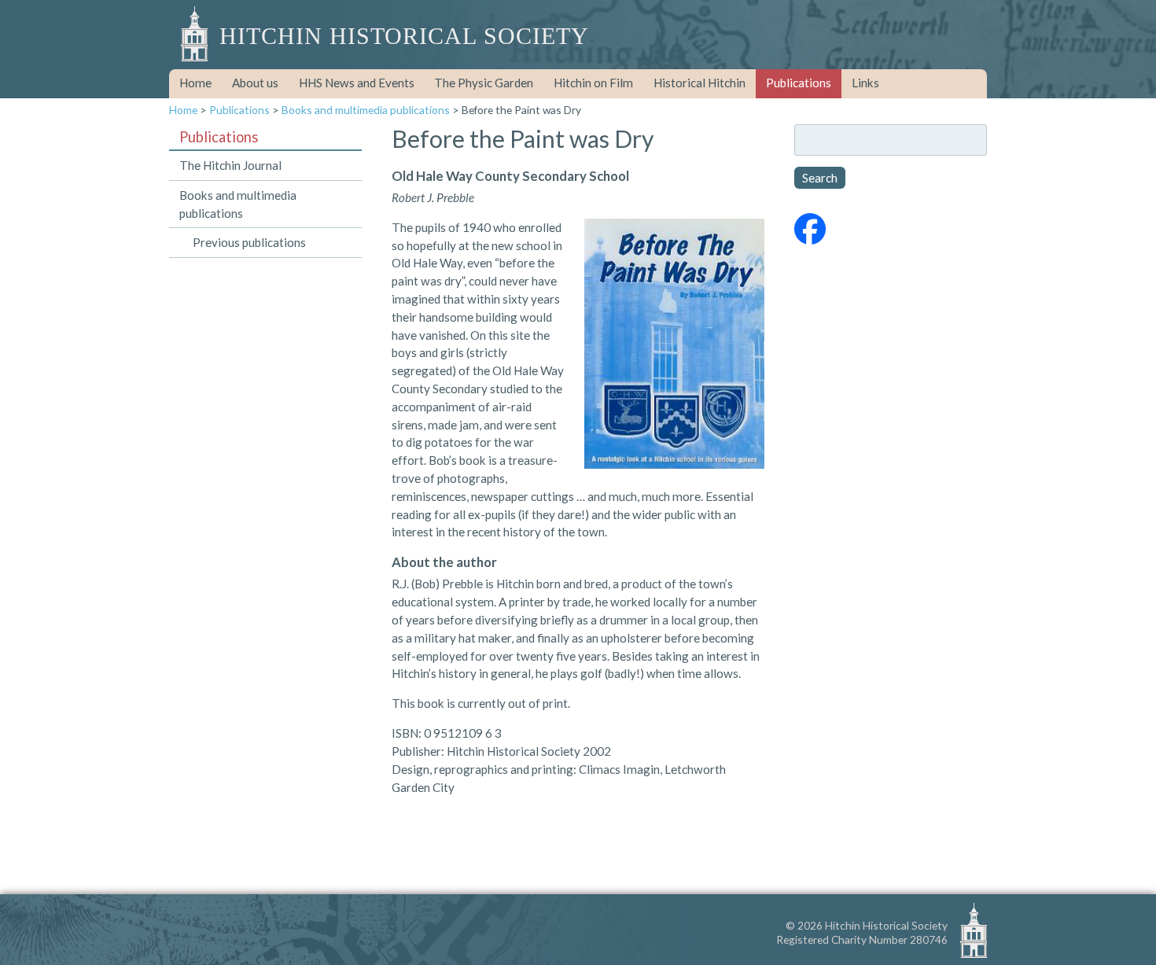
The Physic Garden (483, 83)
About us (255, 83)
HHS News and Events (356, 83)
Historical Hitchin (699, 83)
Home (195, 83)
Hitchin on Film (593, 83)
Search (820, 178)
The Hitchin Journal (230, 165)
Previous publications (249, 242)
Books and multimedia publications (366, 109)
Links (865, 83)
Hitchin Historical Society (404, 36)
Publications (798, 83)
